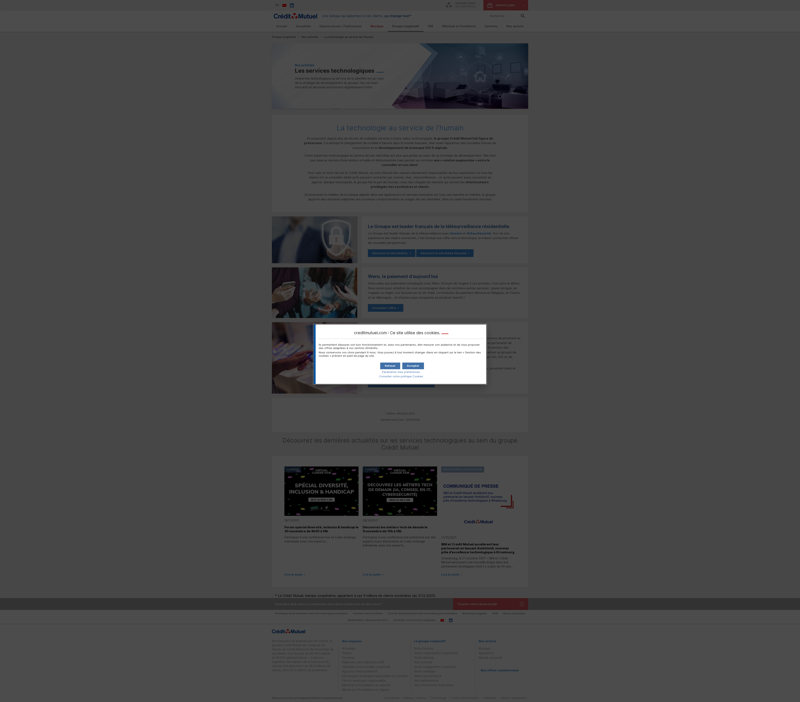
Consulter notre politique (401, 376)
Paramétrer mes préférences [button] (401, 372)
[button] (413, 366)
